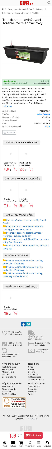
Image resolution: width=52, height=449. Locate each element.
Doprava (31, 372)
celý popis (7, 106)
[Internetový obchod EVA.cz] (26, 3)
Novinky (5, 374)
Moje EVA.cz (7, 387)
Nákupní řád (33, 374)
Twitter (31, 394)
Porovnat (10, 132)
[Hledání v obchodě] (49, 3)
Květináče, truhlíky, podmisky (15, 13)
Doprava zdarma (9, 377)
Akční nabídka (8, 372)
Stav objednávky (9, 389)
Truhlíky (35, 13)
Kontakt (31, 369)
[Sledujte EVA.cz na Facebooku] (23, 324)
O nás (30, 367)
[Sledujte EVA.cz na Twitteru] (28, 324)
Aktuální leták (8, 369)
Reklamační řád (34, 377)
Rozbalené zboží (9, 367)
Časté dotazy (34, 387)
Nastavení (6, 392)
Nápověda (32, 389)
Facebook (32, 392)
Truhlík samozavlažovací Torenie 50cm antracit (11, 202)
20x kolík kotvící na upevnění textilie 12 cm (25, 202)
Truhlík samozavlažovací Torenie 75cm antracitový (11, 310)
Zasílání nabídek (9, 394)
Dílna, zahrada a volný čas (20, 9)
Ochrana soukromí (36, 379)
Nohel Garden (43, 114)
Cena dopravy (41, 83)
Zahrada (40, 9)
